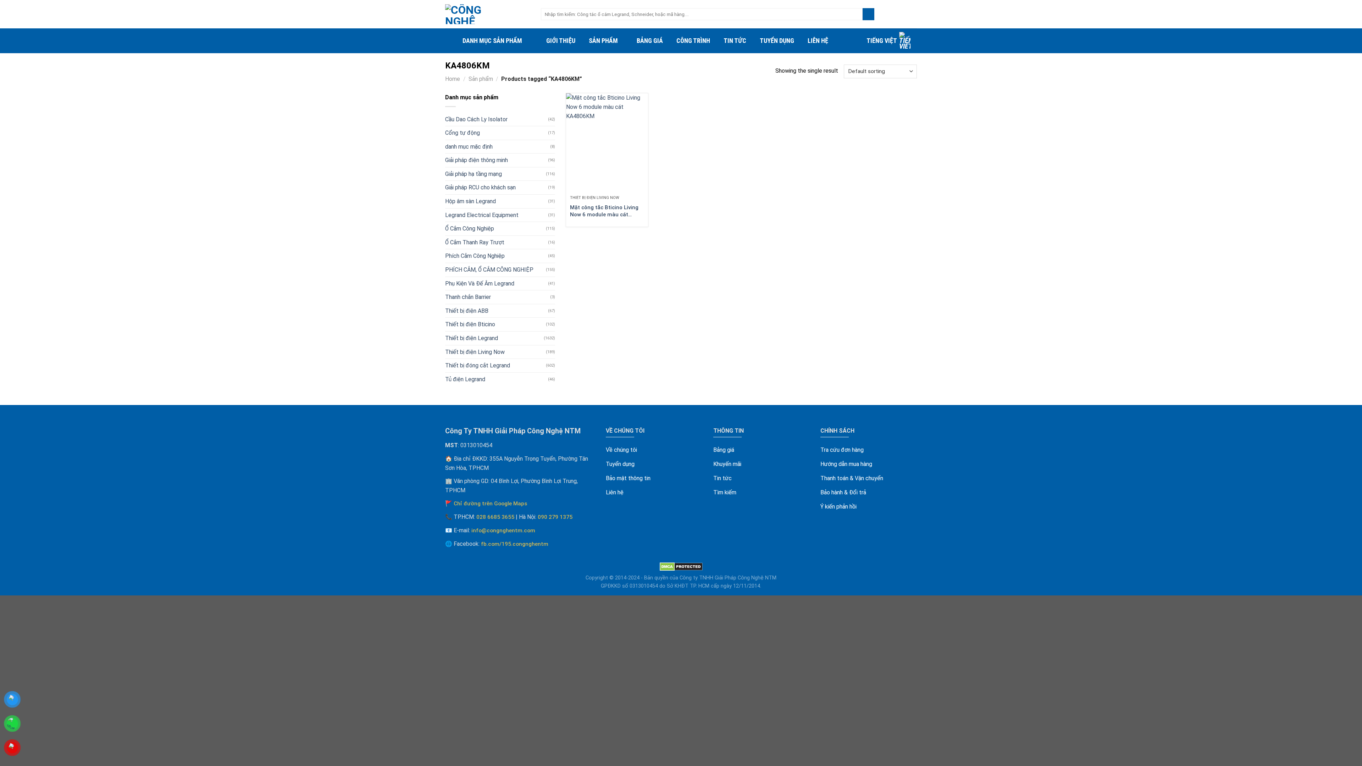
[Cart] (913, 14)
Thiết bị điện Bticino (470, 324)
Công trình (693, 40)
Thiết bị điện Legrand (471, 338)
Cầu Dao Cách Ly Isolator (476, 119)
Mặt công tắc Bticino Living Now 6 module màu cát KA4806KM (604, 211)
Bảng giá (650, 40)
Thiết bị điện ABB (466, 310)
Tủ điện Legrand (465, 379)
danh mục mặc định (469, 146)
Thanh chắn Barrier (468, 297)
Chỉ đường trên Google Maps (490, 503)
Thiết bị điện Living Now (475, 352)
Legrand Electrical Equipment (482, 215)
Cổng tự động (462, 132)
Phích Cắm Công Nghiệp (475, 255)
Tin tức (735, 40)
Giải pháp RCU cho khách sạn (480, 187)
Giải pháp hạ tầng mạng (473, 174)
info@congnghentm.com (503, 530)
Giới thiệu (560, 40)
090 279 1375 (555, 517)
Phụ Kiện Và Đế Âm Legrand (479, 283)
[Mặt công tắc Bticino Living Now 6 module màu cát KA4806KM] (607, 142)
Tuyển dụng (777, 40)
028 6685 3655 (495, 517)
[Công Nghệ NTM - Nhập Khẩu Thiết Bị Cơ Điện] (487, 14)
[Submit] (868, 14)
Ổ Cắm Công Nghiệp (469, 228)
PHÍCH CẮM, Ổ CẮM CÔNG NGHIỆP (489, 269)
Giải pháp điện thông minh (476, 160)
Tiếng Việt (882, 40)
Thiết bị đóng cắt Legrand (477, 365)
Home (452, 79)
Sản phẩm (603, 40)
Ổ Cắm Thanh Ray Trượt (474, 242)
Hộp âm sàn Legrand (470, 201)
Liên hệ (818, 40)
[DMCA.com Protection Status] (681, 567)
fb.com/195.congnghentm (514, 544)
